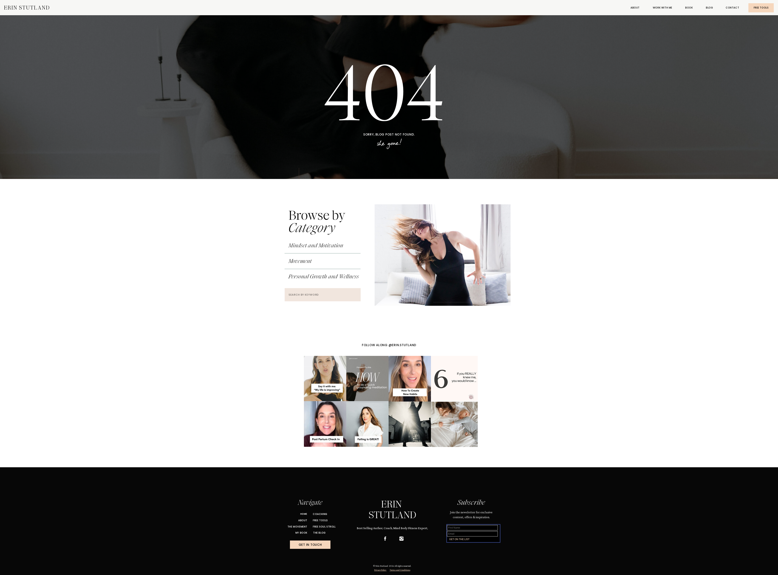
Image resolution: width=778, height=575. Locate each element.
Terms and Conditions (400, 570)
